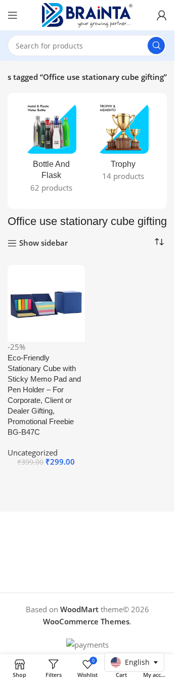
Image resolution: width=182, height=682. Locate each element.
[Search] (156, 45)
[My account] (162, 15)
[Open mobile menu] (13, 15)
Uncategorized (33, 452)
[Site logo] (87, 14)
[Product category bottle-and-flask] (51, 151)
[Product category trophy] (123, 145)
